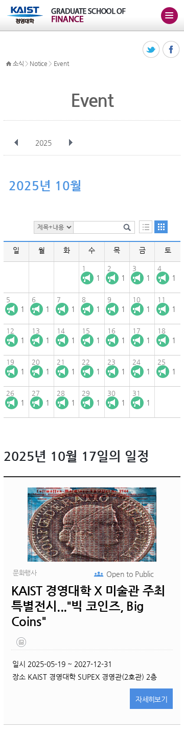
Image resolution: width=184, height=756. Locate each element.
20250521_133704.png (22, 644)
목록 (145, 226)
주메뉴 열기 (169, 15)
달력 (161, 226)
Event (61, 63)
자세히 (151, 699)
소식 (18, 63)
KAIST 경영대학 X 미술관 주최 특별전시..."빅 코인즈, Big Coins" (88, 606)
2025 (43, 143)
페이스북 (171, 50)
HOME (8, 64)
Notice (38, 63)
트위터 (151, 50)
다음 (70, 142)
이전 (16, 142)
